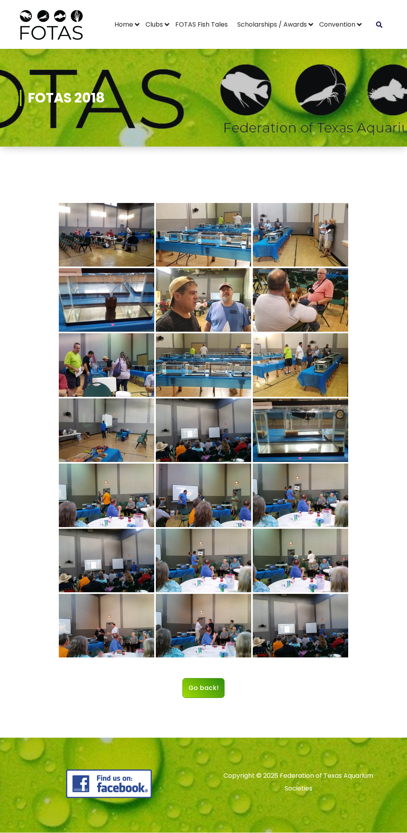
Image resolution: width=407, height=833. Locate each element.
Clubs (154, 24)
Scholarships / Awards (272, 24)
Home (123, 24)
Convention (337, 24)
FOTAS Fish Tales (201, 24)
